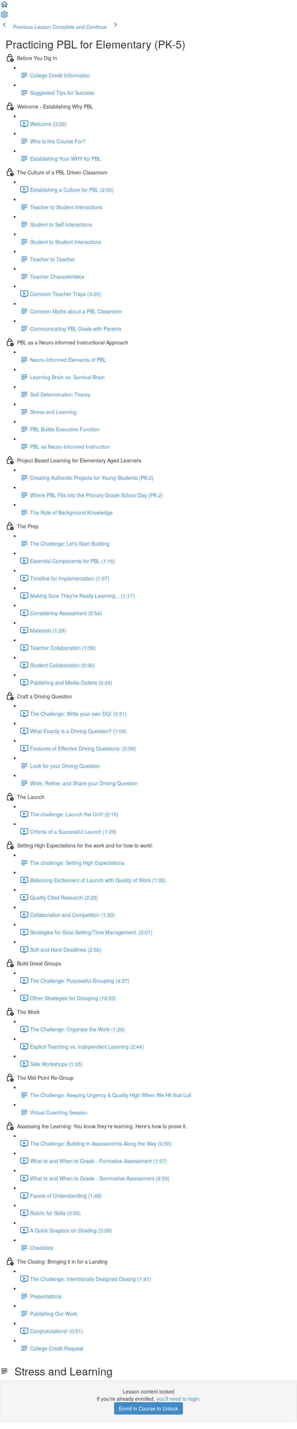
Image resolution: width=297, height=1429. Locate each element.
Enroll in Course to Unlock (148, 1408)
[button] (4, 6)
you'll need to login (177, 1398)
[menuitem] (4, 16)
